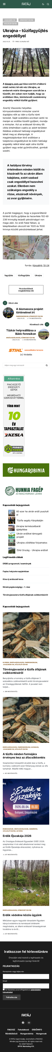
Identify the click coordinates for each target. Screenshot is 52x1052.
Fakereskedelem (22, 316)
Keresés (46, 365)
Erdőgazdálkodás (13, 337)
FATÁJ (26, 4)
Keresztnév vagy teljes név (13, 971)
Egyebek (6, 662)
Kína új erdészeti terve (13, 579)
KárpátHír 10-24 (41, 265)
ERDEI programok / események (17, 563)
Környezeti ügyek (26, 20)
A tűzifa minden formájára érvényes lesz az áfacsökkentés (24, 755)
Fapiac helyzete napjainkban (16, 571)
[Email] (29, 1022)
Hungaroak (41, 1033)
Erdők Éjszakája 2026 (17, 836)
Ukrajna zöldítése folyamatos (32, 542)
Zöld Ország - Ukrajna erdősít (32, 550)
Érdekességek (8, 829)
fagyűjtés (9, 275)
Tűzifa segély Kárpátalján (30, 520)
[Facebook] (23, 1022)
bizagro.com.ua (13, 83)
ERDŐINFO (37, 1029)
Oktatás (19, 831)
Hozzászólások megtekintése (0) (26, 289)
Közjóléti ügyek (10, 24)
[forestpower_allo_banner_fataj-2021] (14, 415)
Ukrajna (38, 275)
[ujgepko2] (23, 490)
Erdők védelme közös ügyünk (22, 915)
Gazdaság (35, 747)
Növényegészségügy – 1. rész (16, 587)
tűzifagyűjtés (24, 275)
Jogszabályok (9, 20)
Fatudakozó (23, 1029)
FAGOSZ (11, 1029)
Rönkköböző (11, 1033)
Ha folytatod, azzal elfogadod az (22, 991)
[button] (4, 4)
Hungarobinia (26, 1033)
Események (33, 829)
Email (5, 981)
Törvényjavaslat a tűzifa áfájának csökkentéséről (25, 595)
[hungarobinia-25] (26, 469)
